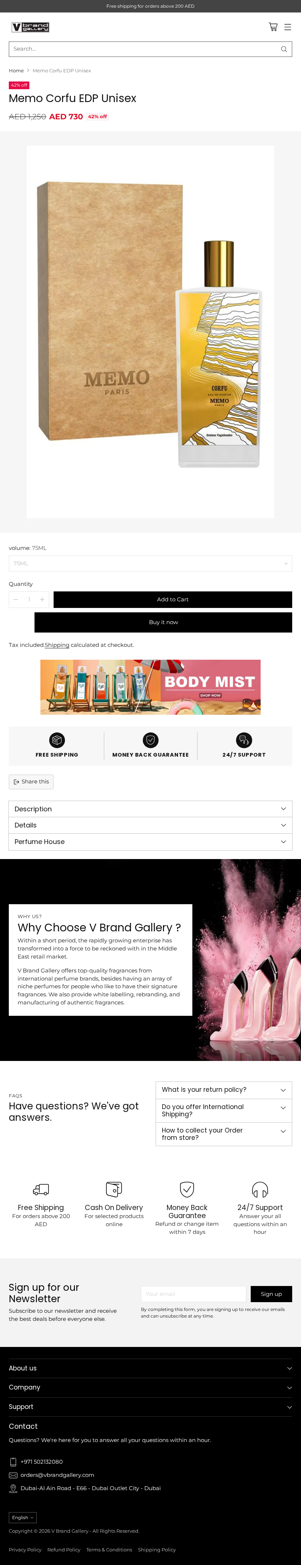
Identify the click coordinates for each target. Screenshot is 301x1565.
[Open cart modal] (272, 27)
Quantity (21, 584)
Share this (35, 781)
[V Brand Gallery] (31, 27)
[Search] (284, 49)
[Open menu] (287, 27)
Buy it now (163, 622)
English (20, 1517)
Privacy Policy (25, 1550)
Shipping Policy (157, 1550)
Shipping (57, 645)
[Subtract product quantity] (15, 600)
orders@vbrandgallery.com (57, 1475)
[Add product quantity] (42, 600)
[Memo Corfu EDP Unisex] (150, 332)
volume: (28, 548)
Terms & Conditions (109, 1550)
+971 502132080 (42, 1462)
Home (16, 70)
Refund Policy (63, 1550)
